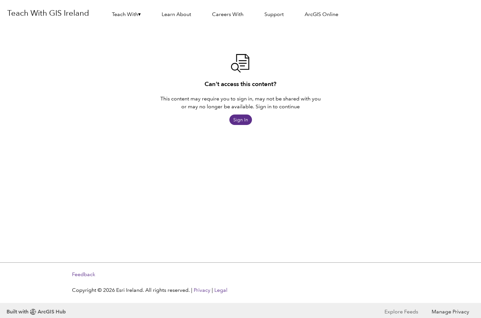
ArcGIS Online (321, 14)
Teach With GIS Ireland (48, 13)
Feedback (83, 274)
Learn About (176, 14)
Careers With (227, 14)
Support (274, 14)
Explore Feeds (401, 312)
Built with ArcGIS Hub (36, 312)
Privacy (202, 290)
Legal (220, 290)
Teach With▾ (126, 14)
